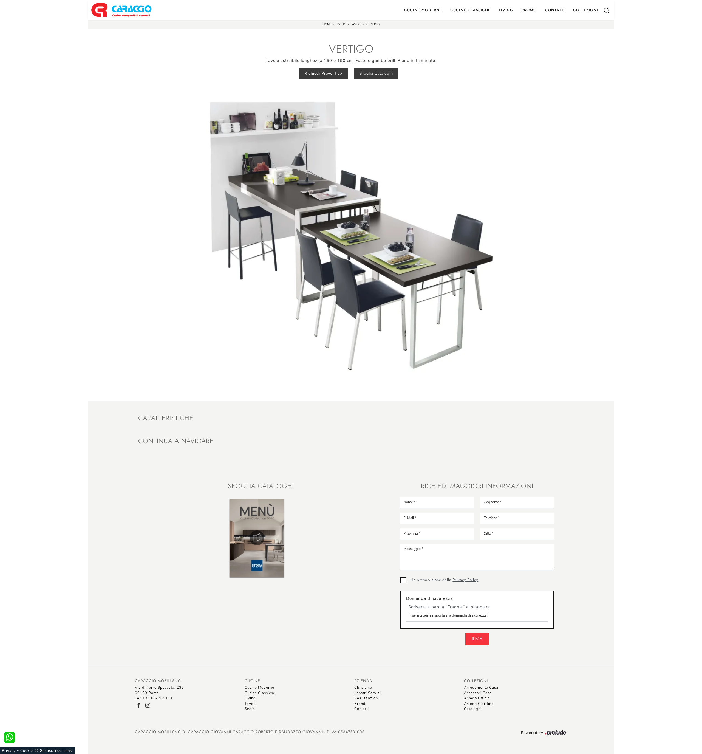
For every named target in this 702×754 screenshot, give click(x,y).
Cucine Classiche (470, 10)
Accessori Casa (478, 693)
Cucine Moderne (423, 10)
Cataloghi (473, 709)
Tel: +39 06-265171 (154, 698)
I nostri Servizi (367, 693)
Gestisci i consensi (56, 750)
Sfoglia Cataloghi (376, 73)
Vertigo (373, 24)
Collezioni (585, 10)
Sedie (250, 709)
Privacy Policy (465, 580)
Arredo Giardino (479, 703)
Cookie (26, 750)
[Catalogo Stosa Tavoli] (257, 538)
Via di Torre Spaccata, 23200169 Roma (159, 690)
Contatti (555, 10)
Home (327, 24)
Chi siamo (363, 687)
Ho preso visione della (444, 580)
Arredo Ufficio (477, 698)
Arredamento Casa (481, 687)
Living (506, 10)
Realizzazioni (366, 698)
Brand (360, 703)
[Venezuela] (531, 73)
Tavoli (356, 24)
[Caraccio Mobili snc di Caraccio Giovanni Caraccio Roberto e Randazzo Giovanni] (121, 10)
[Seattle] (171, 73)
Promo (529, 10)
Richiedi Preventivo (323, 73)
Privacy (9, 750)
